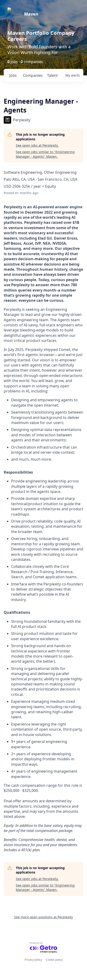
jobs (13, 75)
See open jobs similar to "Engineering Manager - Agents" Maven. (45, 154)
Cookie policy (54, 960)
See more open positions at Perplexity (43, 917)
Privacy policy (33, 960)
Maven (31, 14)
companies (33, 75)
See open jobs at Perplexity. (37, 145)
